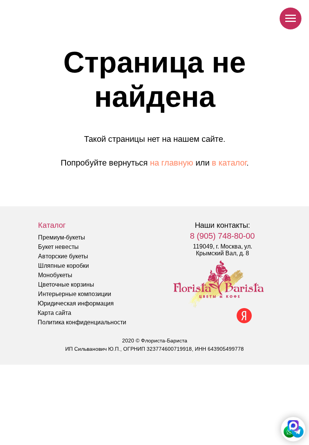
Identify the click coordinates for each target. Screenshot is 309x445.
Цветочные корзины (66, 284)
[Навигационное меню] (290, 18)
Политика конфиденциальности (82, 322)
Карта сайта (54, 313)
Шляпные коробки (63, 265)
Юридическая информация (76, 303)
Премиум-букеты (61, 237)
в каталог (229, 162)
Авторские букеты (63, 256)
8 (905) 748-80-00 (222, 236)
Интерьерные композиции (74, 294)
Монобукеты (55, 275)
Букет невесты (58, 247)
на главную (171, 162)
